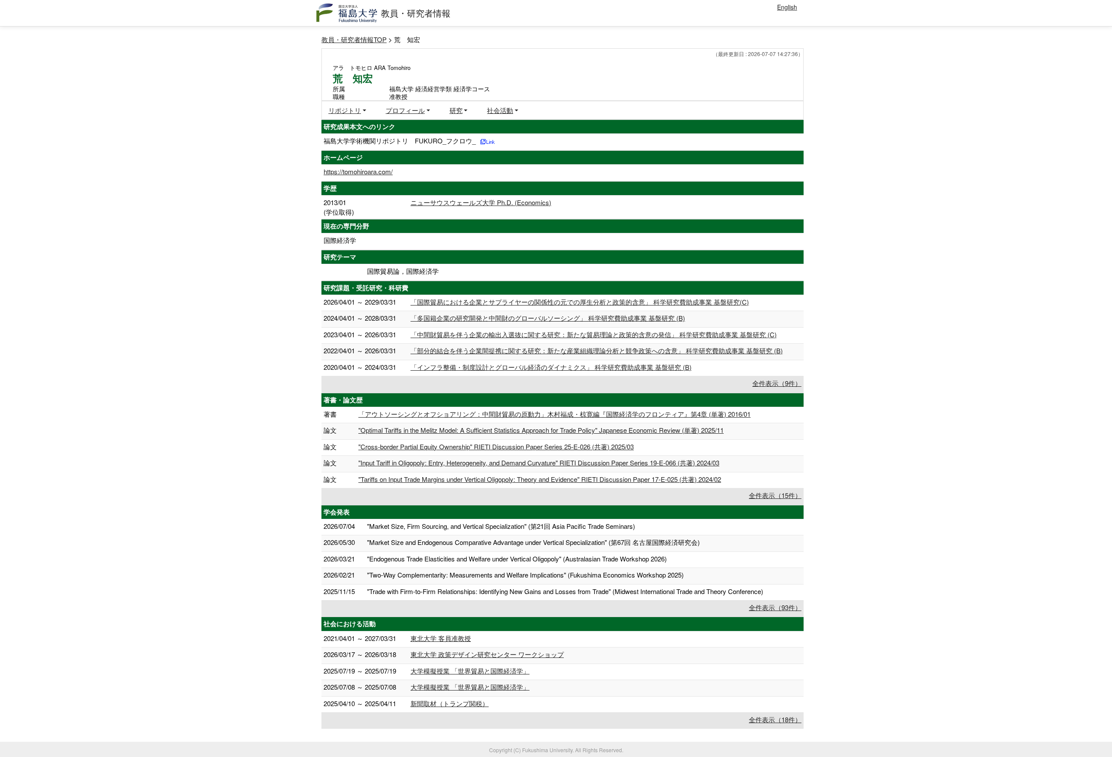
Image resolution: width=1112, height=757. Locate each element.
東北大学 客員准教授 (440, 638)
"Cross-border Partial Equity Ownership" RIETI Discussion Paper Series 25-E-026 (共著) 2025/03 (496, 446)
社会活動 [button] (500, 110)
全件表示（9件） (776, 383)
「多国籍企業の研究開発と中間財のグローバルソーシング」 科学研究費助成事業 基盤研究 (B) (547, 317)
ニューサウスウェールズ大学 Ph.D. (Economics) (480, 202)
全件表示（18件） (775, 719)
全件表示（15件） (775, 495)
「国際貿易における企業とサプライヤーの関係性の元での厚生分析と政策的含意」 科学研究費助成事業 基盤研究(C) (579, 301)
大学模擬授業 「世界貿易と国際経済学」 (470, 670)
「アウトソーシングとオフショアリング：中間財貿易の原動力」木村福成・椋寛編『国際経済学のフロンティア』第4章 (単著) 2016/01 (554, 413)
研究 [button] (456, 110)
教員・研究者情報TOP (354, 39)
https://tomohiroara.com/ (358, 171)
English (787, 7)
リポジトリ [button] (344, 110)
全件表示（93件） (775, 607)
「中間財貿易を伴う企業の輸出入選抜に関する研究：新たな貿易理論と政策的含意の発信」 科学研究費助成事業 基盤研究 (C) (593, 334)
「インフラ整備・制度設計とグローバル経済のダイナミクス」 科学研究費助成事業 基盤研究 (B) (551, 367)
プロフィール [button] (405, 110)
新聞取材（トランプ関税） (449, 703)
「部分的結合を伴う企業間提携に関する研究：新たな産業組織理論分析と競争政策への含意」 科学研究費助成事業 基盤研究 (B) (596, 350)
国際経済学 (340, 240)
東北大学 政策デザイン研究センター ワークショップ (487, 654)
